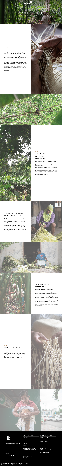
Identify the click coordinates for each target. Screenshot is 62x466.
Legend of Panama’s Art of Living (29, 448)
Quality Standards (26, 457)
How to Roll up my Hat (44, 441)
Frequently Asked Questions (45, 452)
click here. (20, 464)
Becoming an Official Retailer (45, 449)
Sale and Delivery (43, 448)
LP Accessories (25, 440)
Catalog (55, 1)
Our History (25, 445)
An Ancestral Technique (27, 456)
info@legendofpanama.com (15, 443)
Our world (19, 1)
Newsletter (10, 449)
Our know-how (49, 1)
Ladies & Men (25, 437)
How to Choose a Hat (44, 437)
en (59, 1)
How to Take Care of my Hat (45, 440)
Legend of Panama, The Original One (8, 1)
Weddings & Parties (26, 438)
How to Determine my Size (45, 438)
